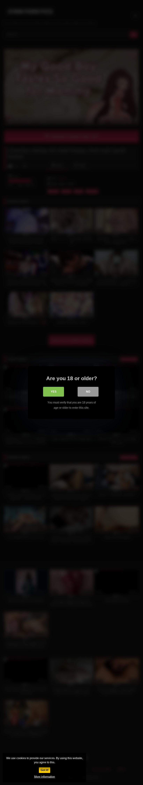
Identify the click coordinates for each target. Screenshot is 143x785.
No (88, 391)
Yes (54, 391)
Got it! (44, 770)
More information (44, 776)
